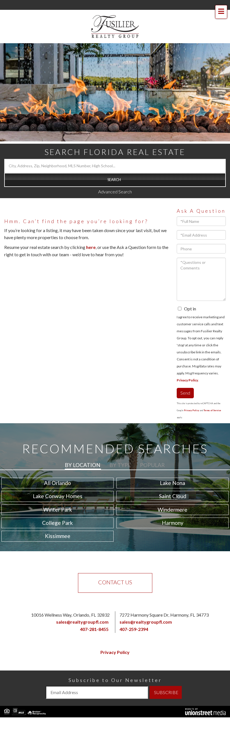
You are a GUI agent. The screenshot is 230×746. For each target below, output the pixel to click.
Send (185, 392)
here (91, 247)
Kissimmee (57, 536)
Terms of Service (212, 410)
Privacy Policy (187, 380)
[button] (115, 180)
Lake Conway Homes (57, 496)
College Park (57, 523)
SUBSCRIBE (166, 692)
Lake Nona (172, 483)
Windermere (172, 509)
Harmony (172, 523)
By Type (120, 465)
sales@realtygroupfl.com (82, 621)
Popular (152, 465)
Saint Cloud (172, 496)
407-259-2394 (133, 629)
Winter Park (57, 509)
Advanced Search (115, 191)
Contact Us (115, 582)
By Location (82, 465)
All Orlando (57, 483)
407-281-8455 (94, 629)
